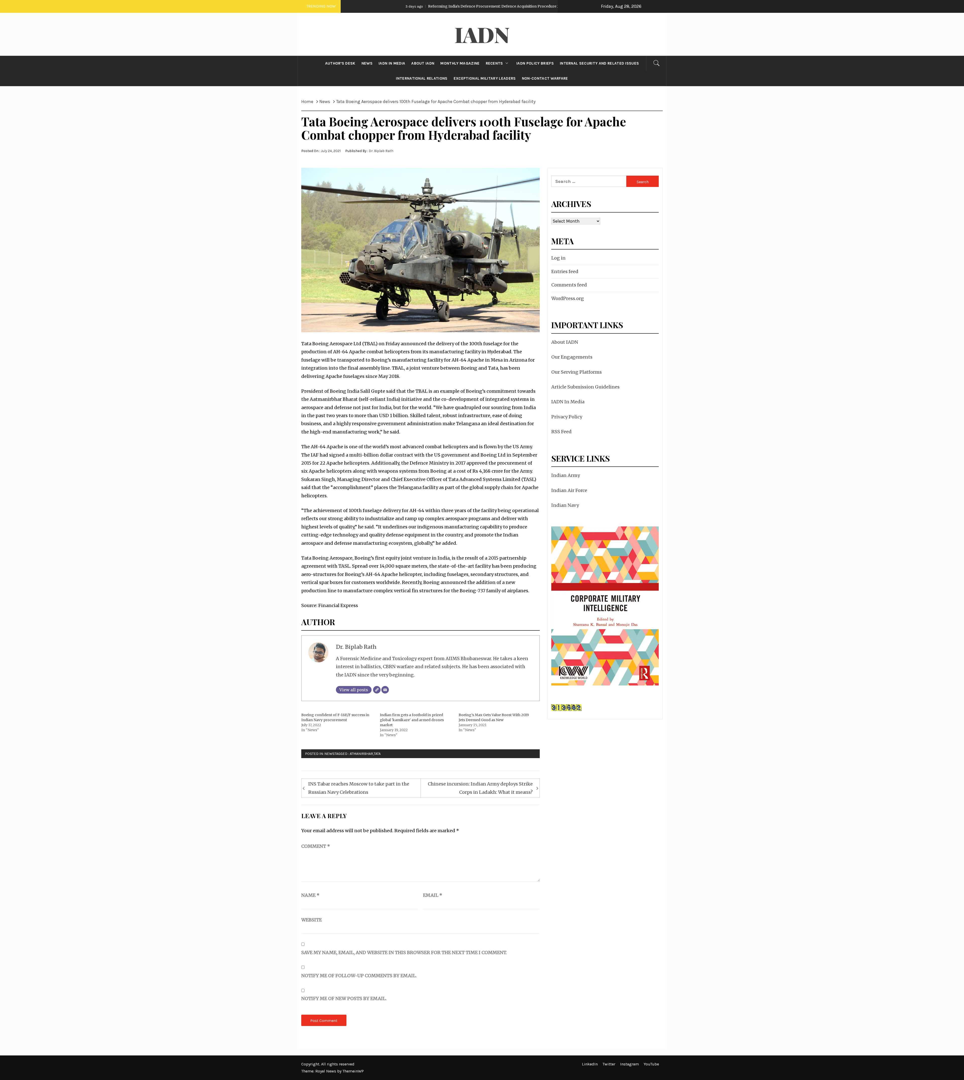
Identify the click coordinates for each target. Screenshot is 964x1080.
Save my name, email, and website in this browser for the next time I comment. (404, 952)
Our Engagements (571, 357)
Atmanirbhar (361, 754)
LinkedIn (590, 1064)
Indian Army (565, 475)
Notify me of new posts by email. (344, 998)
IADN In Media (567, 402)
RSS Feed (561, 431)
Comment (315, 846)
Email (432, 895)
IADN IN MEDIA (392, 63)
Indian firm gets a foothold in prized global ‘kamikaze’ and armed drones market (412, 720)
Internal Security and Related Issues (599, 63)
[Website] (377, 690)
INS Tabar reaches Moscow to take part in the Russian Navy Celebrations (358, 788)
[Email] (385, 690)
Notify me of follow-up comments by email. (359, 975)
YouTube (651, 1064)
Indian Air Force (569, 490)
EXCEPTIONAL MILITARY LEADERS (485, 78)
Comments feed (569, 285)
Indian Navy (565, 505)
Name (310, 895)
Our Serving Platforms (576, 372)
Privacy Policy (566, 417)
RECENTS (494, 63)
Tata (377, 754)
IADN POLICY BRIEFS (535, 63)
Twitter (608, 1064)
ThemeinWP (353, 1071)
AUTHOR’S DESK (340, 63)
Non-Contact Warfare (545, 78)
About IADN (564, 342)
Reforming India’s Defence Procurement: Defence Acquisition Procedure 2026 (418, 6)
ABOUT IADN (422, 63)
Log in (558, 258)
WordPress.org (567, 298)
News (329, 754)
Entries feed (564, 271)
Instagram (629, 1064)
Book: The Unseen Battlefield (545, 6)
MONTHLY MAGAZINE (459, 63)
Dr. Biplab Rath (381, 151)
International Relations (421, 78)
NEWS (367, 63)
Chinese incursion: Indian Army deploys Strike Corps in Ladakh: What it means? (480, 788)
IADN (482, 34)
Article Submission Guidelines (585, 387)
